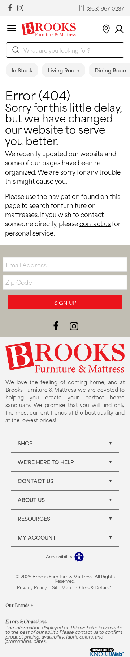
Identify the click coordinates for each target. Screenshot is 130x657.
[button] (11, 29)
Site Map (61, 587)
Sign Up (65, 302)
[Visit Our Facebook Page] (56, 325)
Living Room (63, 70)
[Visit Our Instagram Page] (74, 325)
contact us (94, 223)
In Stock (22, 70)
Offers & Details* (93, 587)
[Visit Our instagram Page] (20, 8)
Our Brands (19, 605)
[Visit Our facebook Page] (10, 8)
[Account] (119, 29)
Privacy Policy (32, 587)
